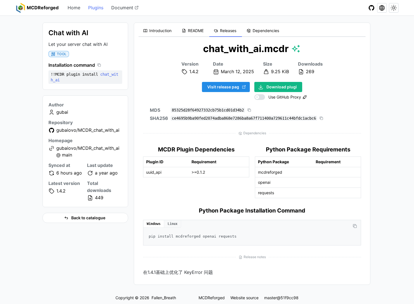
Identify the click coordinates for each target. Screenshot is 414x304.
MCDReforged (212, 297)
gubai (62, 112)
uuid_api (153, 172)
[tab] (158, 31)
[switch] (277, 97)
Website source (244, 297)
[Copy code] (355, 226)
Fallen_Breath (164, 297)
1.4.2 (61, 191)
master (270, 297)
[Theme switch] (394, 8)
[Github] (371, 8)
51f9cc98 (290, 297)
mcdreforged (270, 172)
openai (264, 182)
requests (266, 192)
